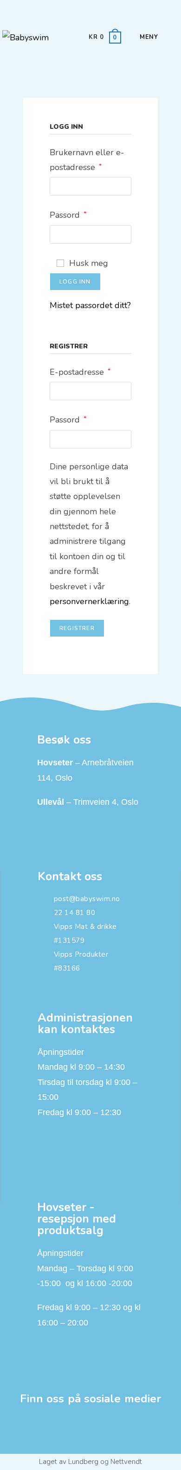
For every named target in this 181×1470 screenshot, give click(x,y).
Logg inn (75, 281)
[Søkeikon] (166, 37)
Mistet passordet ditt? (90, 305)
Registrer (77, 628)
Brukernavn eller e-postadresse (87, 159)
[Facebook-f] (91, 1429)
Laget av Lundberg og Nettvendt (90, 1461)
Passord (68, 214)
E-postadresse (80, 371)
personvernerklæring (89, 601)
